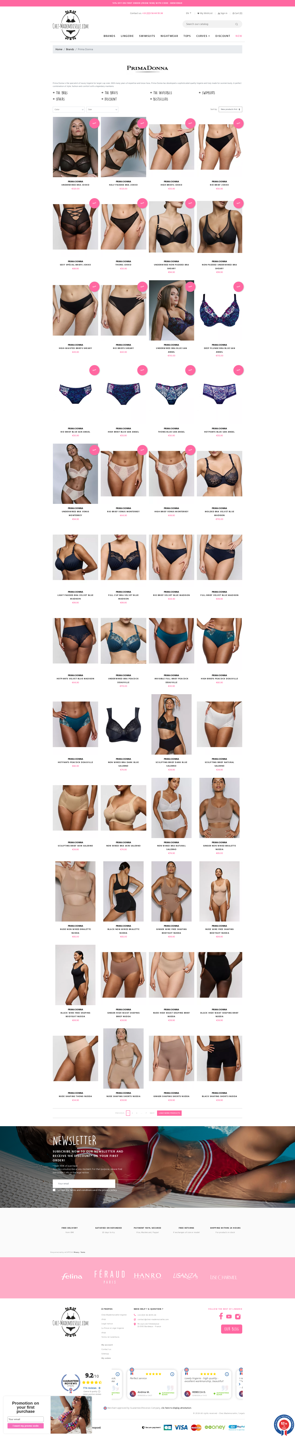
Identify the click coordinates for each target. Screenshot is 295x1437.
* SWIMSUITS (207, 92)
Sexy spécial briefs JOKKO (75, 264)
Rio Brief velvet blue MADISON (171, 595)
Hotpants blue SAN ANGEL (219, 431)
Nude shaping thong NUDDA (75, 1096)
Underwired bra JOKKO (75, 184)
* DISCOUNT (109, 99)
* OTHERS (59, 99)
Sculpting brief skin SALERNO (75, 845)
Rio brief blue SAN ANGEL (75, 431)
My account (107, 1344)
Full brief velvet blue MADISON (219, 595)
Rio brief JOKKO (219, 184)
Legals (242, 1413)
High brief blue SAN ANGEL (123, 431)
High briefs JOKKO (171, 184)
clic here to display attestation (176, 1408)
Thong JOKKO (123, 264)
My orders (106, 1358)
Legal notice (107, 1323)
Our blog (231, 1329)
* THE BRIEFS (109, 92)
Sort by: (213, 109)
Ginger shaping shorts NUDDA (171, 1096)
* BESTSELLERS (159, 99)
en (187, 13)
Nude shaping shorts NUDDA (124, 1096)
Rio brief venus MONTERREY (123, 511)
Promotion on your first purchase (25, 1407)
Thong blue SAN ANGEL (171, 431)
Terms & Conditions (110, 1337)
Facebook (221, 1316)
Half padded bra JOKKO (123, 184)
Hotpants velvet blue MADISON (75, 678)
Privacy (76, 1252)
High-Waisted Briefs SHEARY (75, 348)
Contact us (106, 1349)
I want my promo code (26, 1425)
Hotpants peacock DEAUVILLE (75, 762)
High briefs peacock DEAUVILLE (219, 678)
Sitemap (105, 1353)
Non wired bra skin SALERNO (123, 845)
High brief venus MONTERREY (171, 511)
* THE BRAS (60, 92)
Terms (83, 1252)
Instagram (238, 1316)
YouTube (229, 1316)
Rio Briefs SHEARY (123, 348)
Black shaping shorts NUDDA (219, 1096)
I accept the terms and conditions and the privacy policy (87, 1190)
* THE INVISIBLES (161, 92)
